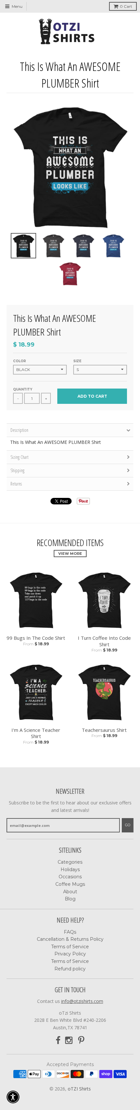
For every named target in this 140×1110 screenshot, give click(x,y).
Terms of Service (70, 947)
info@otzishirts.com (82, 1001)
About (70, 892)
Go (127, 825)
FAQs (70, 932)
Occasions (70, 877)
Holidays (70, 869)
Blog (70, 899)
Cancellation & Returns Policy (70, 939)
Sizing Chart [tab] (19, 457)
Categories (70, 862)
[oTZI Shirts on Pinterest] (81, 1041)
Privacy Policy (70, 954)
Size (77, 361)
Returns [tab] (16, 484)
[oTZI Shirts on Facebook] (58, 1041)
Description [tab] (19, 430)
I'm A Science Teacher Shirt (35, 733)
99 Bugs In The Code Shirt (36, 638)
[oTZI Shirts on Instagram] (69, 1041)
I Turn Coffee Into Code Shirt (104, 641)
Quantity (22, 389)
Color (19, 361)
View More (70, 553)
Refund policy (70, 969)
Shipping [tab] (17, 470)
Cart (126, 6)
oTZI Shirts (79, 1089)
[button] (13, 1096)
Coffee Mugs (70, 884)
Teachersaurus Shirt (104, 730)
